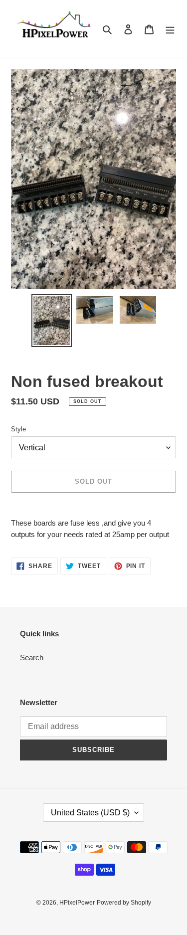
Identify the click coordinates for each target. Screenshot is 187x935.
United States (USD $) (90, 812)
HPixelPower (77, 902)
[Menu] (170, 29)
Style (18, 429)
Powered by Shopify (124, 902)
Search (31, 657)
